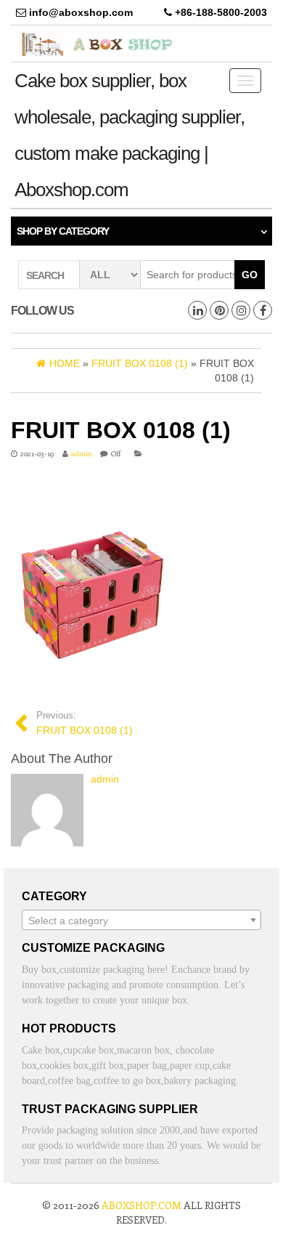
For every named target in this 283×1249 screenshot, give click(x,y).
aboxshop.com (141, 1205)
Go (250, 274)
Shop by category (63, 231)
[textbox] (141, 920)
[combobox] (141, 920)
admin (81, 453)
